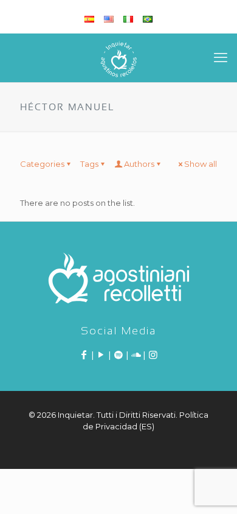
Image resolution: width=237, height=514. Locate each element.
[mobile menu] (220, 58)
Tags (89, 164)
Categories (42, 164)
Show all (200, 164)
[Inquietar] (118, 58)
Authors (139, 164)
